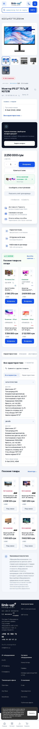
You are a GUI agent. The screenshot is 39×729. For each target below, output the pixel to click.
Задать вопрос (19, 143)
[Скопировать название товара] (35, 90)
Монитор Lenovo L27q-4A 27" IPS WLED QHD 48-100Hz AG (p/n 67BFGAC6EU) (11, 329)
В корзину (27, 164)
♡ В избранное (14, 200)
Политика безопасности (17, 714)
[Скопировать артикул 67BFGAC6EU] (14, 322)
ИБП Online (24, 615)
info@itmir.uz (6, 648)
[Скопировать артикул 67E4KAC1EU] (31, 322)
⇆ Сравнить (25, 200)
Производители (26, 691)
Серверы (23, 668)
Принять (32, 713)
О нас (22, 685)
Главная (4, 17)
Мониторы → (32, 471)
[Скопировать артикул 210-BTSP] (13, 283)
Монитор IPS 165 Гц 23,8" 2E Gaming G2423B (28, 497)
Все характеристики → (13, 115)
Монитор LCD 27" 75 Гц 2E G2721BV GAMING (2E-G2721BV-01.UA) (28, 534)
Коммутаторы (25, 662)
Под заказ (10, 509)
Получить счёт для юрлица (19, 193)
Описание (22, 354)
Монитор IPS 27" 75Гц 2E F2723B (9, 534)
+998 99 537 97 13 (9, 640)
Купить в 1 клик (19, 170)
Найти (32, 10)
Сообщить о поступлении (19, 187)
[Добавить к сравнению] (14, 275)
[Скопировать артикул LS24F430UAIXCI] (32, 283)
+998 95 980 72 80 (9, 635)
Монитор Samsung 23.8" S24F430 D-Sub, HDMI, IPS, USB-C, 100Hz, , (28, 289)
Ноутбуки (5, 691)
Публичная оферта (27, 702)
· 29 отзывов (15, 83)
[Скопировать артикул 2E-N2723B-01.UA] (19, 95)
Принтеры (5, 685)
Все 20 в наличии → (31, 257)
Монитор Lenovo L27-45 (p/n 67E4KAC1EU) (27, 329)
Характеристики (10, 354)
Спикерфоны (6, 672)
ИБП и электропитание (28, 609)
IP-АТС (4, 660)
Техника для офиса (14, 17)
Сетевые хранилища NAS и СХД (29, 674)
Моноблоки (5, 697)
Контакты (24, 697)
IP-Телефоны (6, 666)
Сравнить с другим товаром (18, 368)
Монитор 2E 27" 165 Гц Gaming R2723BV (10, 496)
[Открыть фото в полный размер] (19, 39)
